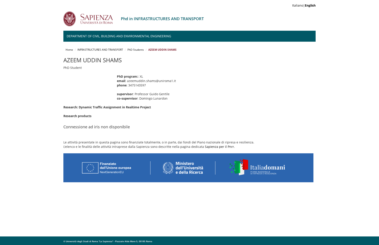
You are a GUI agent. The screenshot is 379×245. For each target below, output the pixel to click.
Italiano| (304, 5)
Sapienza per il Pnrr (219, 147)
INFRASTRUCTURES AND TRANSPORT (100, 50)
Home (69, 50)
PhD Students (135, 50)
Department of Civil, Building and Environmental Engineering (119, 36)
